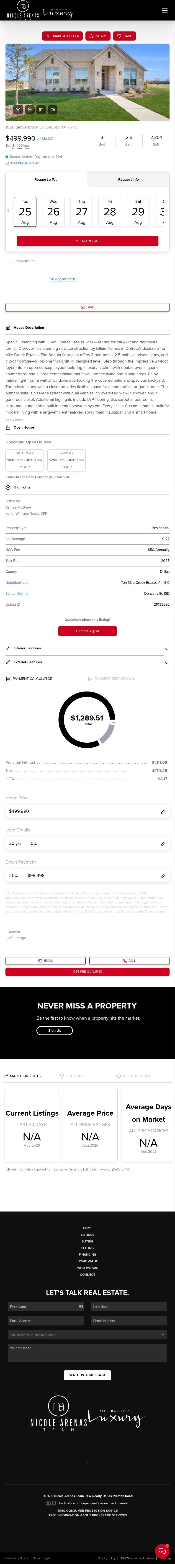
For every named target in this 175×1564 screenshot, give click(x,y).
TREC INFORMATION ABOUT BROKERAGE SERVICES (88, 1515)
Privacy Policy (106, 1558)
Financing (87, 1255)
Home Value (87, 1261)
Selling (87, 1248)
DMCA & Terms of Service (137, 1558)
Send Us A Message (87, 1375)
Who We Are (87, 1268)
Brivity (24, 1558)
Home (87, 1228)
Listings (87, 1235)
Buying (87, 1241)
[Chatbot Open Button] (162, 1551)
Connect (87, 1275)
